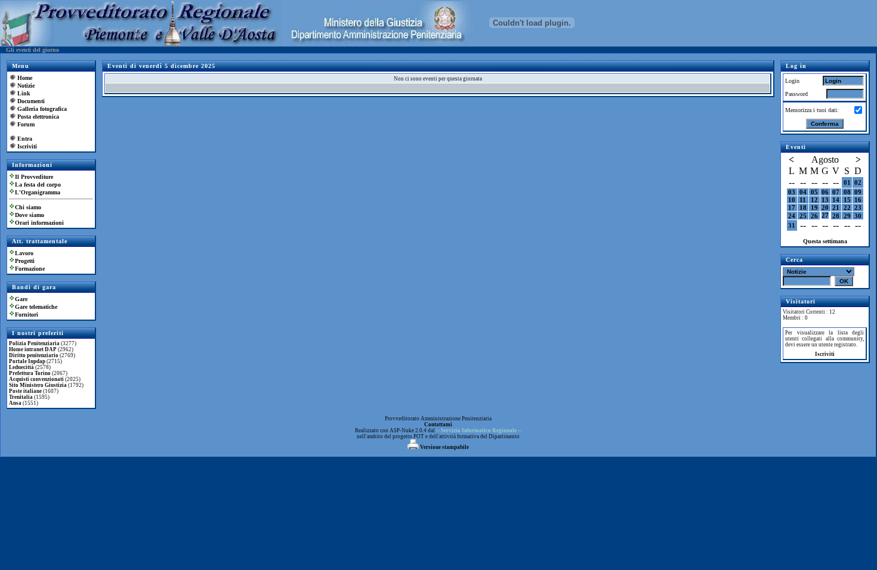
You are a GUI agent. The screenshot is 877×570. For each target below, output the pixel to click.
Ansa (15, 403)
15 (847, 199)
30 (857, 215)
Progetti (25, 261)
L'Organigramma (37, 192)
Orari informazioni (39, 222)
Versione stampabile (444, 447)
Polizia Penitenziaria (34, 343)
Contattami (438, 425)
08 (847, 192)
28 (835, 215)
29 (847, 215)
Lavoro (24, 253)
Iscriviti (27, 146)
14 (835, 199)
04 (803, 192)
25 (803, 215)
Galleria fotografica (42, 109)
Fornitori (26, 314)
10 (791, 199)
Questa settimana (825, 241)
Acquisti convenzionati (36, 379)
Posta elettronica (38, 116)
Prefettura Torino (30, 373)
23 (857, 207)
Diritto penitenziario (33, 355)
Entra (24, 138)
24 (791, 215)
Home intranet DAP (33, 349)
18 (803, 207)
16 (857, 199)
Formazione (30, 268)
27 (825, 215)
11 (802, 199)
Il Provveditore (34, 177)
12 (814, 199)
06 (825, 192)
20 (825, 207)
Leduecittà (21, 367)
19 (814, 207)
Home (24, 78)
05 (814, 192)
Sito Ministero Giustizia (38, 385)
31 (791, 225)
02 (857, 182)
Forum (26, 124)
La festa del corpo (38, 184)
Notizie (26, 85)
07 (835, 192)
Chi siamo (28, 207)
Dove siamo (29, 215)
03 (791, 192)
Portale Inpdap (27, 361)
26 (814, 215)
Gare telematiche (36, 306)
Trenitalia (21, 397)
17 (791, 207)
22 (847, 207)
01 (847, 182)
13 (825, 199)
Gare (21, 299)
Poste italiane (25, 391)
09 (857, 192)
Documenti (31, 101)
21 (835, 207)
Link (23, 93)
